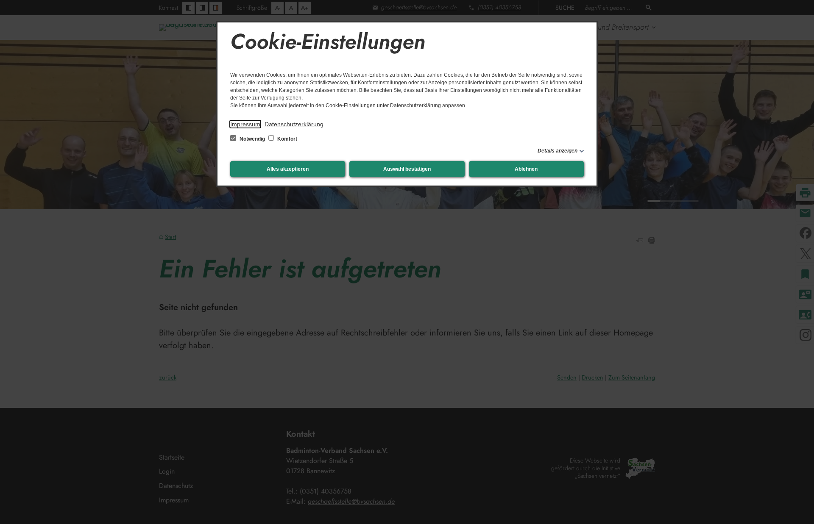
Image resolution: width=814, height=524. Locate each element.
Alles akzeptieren (288, 169)
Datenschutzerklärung (294, 124)
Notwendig (252, 139)
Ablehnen (526, 169)
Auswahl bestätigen (407, 169)
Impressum (245, 124)
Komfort (286, 139)
